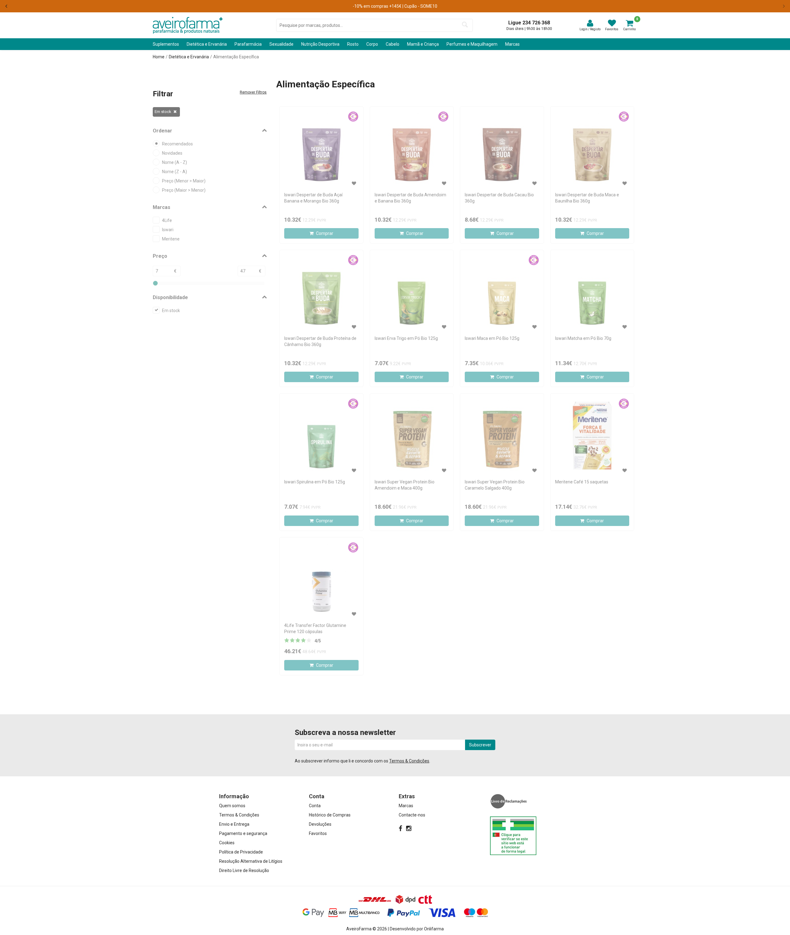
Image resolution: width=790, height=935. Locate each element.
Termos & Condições (409, 760)
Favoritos (318, 833)
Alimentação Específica (236, 56)
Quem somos (232, 805)
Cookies (227, 842)
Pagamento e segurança (243, 833)
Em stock (163, 111)
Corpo (372, 44)
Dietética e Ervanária (207, 44)
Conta (315, 805)
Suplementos (166, 44)
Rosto (353, 44)
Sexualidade (281, 44)
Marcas (512, 44)
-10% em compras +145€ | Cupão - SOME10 (395, 6)
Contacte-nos (412, 814)
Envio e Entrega (234, 824)
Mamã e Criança (423, 44)
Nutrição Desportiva (320, 44)
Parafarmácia (248, 44)
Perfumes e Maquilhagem (472, 44)
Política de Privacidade (241, 851)
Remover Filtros (253, 92)
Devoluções (320, 824)
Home (158, 56)
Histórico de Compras (330, 814)
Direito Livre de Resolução (244, 870)
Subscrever (480, 744)
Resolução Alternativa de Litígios (250, 861)
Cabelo (392, 44)
